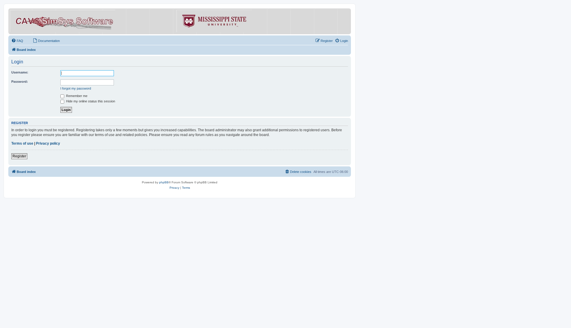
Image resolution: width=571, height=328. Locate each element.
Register (19, 156)
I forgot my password (75, 88)
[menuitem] (17, 40)
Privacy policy (48, 143)
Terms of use (22, 143)
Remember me (76, 96)
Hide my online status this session (90, 101)
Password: (19, 81)
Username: (19, 72)
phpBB (164, 182)
